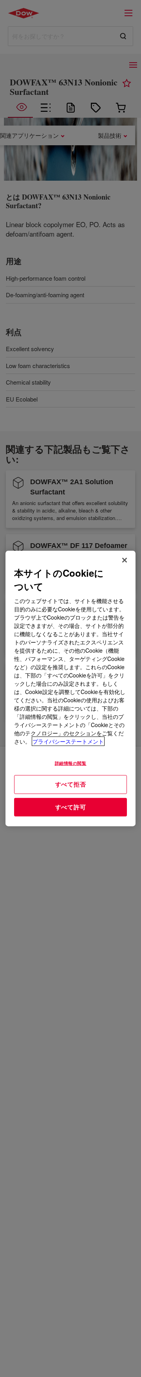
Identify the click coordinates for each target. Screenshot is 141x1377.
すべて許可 (70, 807)
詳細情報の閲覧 (71, 763)
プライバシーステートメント (68, 741)
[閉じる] (124, 560)
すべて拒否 (70, 784)
